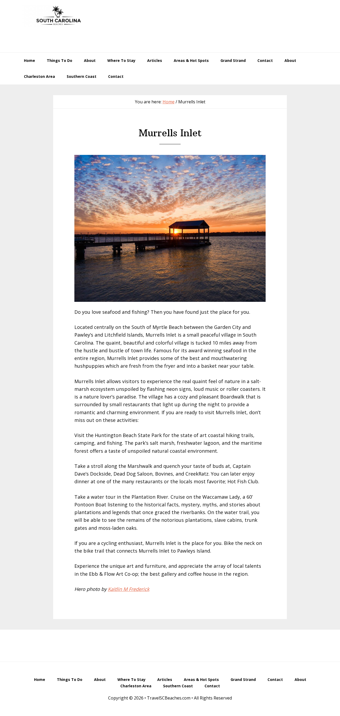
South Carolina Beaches (58, 16)
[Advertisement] (224, 33)
